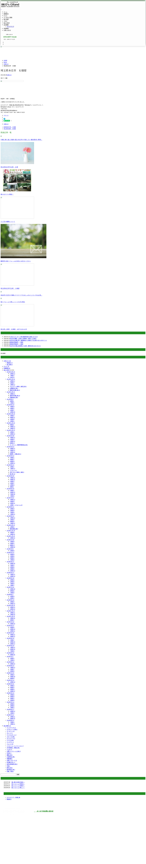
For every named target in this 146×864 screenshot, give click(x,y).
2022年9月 (10, 405)
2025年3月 (10, 633)
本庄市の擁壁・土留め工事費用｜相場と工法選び (23, 338)
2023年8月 (10, 507)
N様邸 (12, 401)
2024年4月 (10, 561)
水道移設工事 (11, 757)
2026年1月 (10, 673)
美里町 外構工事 (15, 454)
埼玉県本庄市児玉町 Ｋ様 (9, 167)
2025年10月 (11, 605)
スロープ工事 (11, 737)
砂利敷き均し (11, 762)
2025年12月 (11, 616)
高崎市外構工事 (15, 390)
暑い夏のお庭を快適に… (18, 782)
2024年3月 (10, 552)
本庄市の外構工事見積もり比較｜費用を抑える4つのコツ (25, 346)
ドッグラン (10, 742)
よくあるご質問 (8, 17)
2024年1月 (10, 540)
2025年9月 (10, 665)
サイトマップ (10, 26)
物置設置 (10, 758)
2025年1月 (10, 622)
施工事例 (10, 364)
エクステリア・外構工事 (13, 797)
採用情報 (6, 28)
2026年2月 (10, 680)
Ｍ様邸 (12, 417)
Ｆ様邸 (12, 478)
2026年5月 (10, 702)
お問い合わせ (7, 30)
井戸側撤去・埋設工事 (13, 748)
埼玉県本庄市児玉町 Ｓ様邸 (10, 288)
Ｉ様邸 (12, 518)
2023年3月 (10, 456)
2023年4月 (10, 465)
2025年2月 (10, 625)
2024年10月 (11, 525)
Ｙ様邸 (12, 384)
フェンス (10, 744)
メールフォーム (6, 47)
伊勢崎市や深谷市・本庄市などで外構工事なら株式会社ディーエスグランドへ (92, 814)
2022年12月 (11, 392)
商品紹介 (10, 363)
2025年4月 (10, 638)
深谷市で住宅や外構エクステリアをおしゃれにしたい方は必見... (21, 295)
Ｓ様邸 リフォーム (16, 505)
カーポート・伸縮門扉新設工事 (19, 445)
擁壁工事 (10, 755)
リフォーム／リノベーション (15, 746)
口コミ (5, 15)
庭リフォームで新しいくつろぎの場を (13, 302)
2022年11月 (11, 379)
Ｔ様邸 (12, 375)
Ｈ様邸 (12, 394)
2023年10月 (11, 414)
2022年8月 (10, 399)
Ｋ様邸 (12, 374)
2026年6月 (10, 709)
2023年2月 (10, 447)
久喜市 (12, 377)
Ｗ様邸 (12, 521)
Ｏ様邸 (12, 450)
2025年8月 (10, 662)
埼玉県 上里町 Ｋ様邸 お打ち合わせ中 (14, 329)
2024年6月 (10, 578)
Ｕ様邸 (12, 527)
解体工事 (10, 768)
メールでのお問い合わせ (44, 811)
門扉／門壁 (10, 771)
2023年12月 (11, 430)
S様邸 (12, 487)
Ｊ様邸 (12, 647)
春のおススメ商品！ (7, 194)
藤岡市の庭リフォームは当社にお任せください (16, 261)
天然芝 (9, 753)
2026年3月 (10, 684)
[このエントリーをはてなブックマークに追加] (4, 119)
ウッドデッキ (11, 727)
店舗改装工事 (14, 397)
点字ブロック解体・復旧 (17, 472)
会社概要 (6, 25)
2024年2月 (10, 549)
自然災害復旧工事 (12, 764)
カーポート (10, 731)
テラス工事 (10, 740)
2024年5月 (10, 572)
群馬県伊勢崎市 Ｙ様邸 (16, 342)
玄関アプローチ (12, 760)
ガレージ (10, 733)
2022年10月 (11, 372)
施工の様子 (7, 23)
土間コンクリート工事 (14, 751)
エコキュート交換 (12, 729)
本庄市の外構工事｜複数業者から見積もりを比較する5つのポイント (28, 340)
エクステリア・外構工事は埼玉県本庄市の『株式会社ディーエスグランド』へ (22, 859)
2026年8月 (10, 720)
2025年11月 (11, 611)
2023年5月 (10, 476)
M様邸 (12, 425)
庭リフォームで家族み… (18, 784)
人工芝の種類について (8, 221)
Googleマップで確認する (8, 846)
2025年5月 (10, 645)
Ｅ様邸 (12, 509)
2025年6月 (10, 653)
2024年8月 (10, 594)
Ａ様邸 (12, 406)
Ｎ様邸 (12, 426)
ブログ (5, 21)
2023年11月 (11, 423)
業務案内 (6, 14)
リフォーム (13, 470)
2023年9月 (10, 516)
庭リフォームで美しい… (18, 787)
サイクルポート (11, 735)
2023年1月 (10, 436)
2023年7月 (10, 498)
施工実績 (6, 19)
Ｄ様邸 (12, 554)
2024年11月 (11, 530)
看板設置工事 (14, 529)
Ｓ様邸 (12, 383)
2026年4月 (10, 693)
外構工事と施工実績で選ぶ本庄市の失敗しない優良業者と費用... (21, 139)
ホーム (5, 12)
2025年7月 (10, 656)
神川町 (12, 474)
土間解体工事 (14, 388)
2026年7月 (10, 715)
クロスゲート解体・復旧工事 (18, 386)
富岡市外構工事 (15, 395)
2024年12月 (11, 536)
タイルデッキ (11, 738)
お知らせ (9, 75)
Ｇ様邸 (12, 381)
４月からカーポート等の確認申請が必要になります (24, 337)
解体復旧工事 (11, 769)
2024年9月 (10, 600)
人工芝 (9, 749)
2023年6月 (10, 488)
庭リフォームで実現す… (18, 786)
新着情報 (7, 368)
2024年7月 (10, 587)
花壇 (8, 766)
